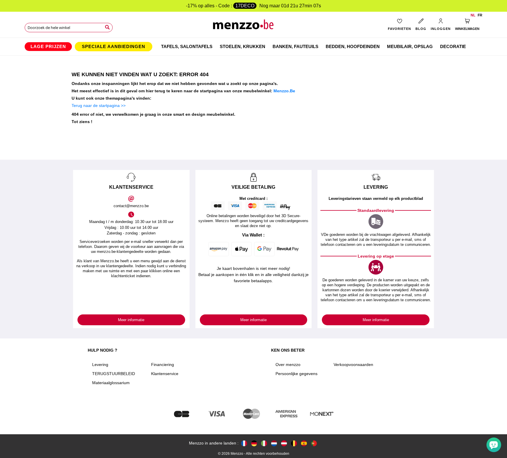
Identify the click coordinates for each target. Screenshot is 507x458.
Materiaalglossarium (111, 382)
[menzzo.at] (284, 443)
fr (480, 15)
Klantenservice (164, 373)
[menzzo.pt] (314, 443)
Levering (100, 364)
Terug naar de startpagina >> (99, 105)
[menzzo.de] (254, 443)
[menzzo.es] (304, 443)
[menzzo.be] (294, 443)
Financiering (162, 364)
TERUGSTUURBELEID (113, 373)
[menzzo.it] (264, 443)
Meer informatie (131, 320)
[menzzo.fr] (244, 443)
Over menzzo (288, 364)
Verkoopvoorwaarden (353, 364)
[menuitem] (48, 46)
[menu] (253, 46)
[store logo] (253, 26)
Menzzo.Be (284, 90)
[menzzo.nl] (274, 443)
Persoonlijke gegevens (296, 373)
